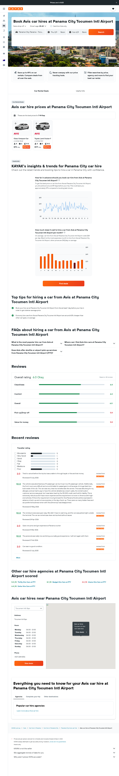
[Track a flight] (4, 42)
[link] (63, 283)
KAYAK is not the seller (23, 748)
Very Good (21, 456)
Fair (18, 464)
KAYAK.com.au (16, 728)
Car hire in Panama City (51, 728)
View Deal (26, 147)
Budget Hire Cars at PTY (59, 582)
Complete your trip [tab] (33, 697)
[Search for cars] (4, 25)
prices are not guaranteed (58, 742)
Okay (19, 461)
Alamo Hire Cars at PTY (94, 582)
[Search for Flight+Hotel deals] (4, 30)
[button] (116, 2)
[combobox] (19, 26)
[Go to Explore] (4, 37)
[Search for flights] (4, 16)
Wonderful (21, 453)
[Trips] (4, 53)
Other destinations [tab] (51, 697)
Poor (19, 469)
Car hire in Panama (35, 728)
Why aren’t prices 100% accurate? (27, 757)
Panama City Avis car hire (69, 728)
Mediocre (21, 466)
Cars (24, 728)
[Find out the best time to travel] (4, 47)
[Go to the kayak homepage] (15, 8)
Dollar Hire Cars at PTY (23, 586)
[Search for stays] (4, 20)
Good (19, 458)
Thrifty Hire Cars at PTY (24, 582)
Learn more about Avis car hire (27, 711)
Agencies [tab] (18, 697)
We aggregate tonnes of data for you (29, 753)
